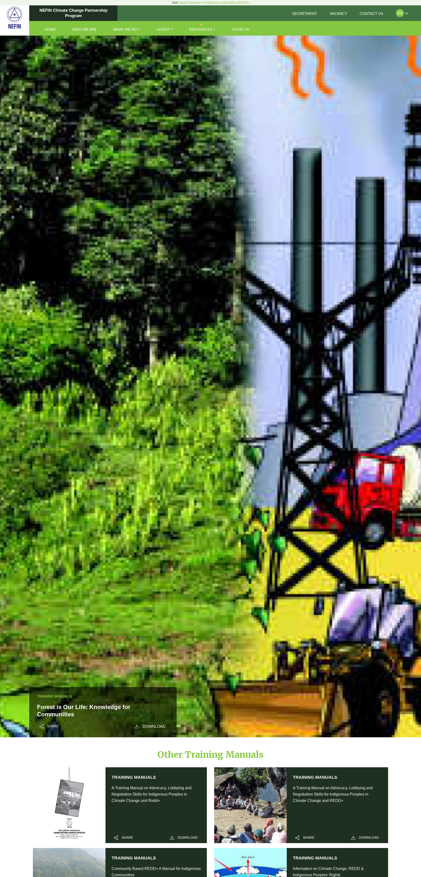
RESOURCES (200, 29)
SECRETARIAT (304, 13)
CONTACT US (371, 13)
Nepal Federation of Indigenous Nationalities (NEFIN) (213, 2)
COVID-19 (240, 29)
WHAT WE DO (125, 29)
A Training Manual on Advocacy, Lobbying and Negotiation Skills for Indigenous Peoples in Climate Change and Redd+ (151, 794)
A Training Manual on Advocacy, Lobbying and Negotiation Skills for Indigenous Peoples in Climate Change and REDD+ (333, 794)
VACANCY (338, 13)
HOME (50, 29)
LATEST (163, 29)
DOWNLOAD (154, 726)
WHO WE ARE (84, 29)
